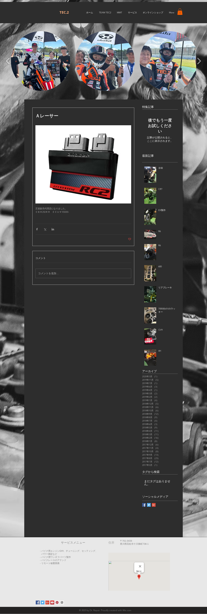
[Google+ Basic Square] (154, 505)
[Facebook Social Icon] (38, 602)
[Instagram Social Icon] (62, 602)
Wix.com (127, 610)
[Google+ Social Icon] (47, 602)
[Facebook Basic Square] (144, 505)
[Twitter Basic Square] (149, 505)
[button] (180, 11)
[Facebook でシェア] (36, 229)
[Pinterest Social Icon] (57, 602)
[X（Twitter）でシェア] (44, 229)
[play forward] (199, 61)
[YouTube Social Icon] (52, 602)
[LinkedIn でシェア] (52, 229)
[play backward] (8, 61)
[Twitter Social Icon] (42, 602)
